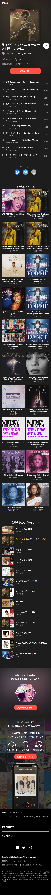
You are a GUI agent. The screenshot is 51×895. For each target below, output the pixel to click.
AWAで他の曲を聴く (25, 708)
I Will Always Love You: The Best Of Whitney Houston (13, 378)
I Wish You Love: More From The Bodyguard (38, 378)
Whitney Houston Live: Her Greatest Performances (38, 411)
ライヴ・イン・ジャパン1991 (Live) (13, 313)
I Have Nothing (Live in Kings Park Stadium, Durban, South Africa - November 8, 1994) (13, 248)
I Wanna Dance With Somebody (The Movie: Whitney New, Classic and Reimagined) (37, 346)
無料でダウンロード (25, 756)
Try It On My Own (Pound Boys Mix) (13, 443)
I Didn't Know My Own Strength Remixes (38, 476)
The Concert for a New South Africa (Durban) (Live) (38, 215)
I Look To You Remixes (13, 507)
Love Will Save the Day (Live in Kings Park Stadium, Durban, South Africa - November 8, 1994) (38, 249)
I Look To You (38, 507)
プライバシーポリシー (21, 861)
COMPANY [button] (8, 835)
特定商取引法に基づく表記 (32, 865)
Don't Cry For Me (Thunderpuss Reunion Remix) (38, 313)
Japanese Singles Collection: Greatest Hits (13, 345)
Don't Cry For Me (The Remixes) (38, 280)
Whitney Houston (24, 53)
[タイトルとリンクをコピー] (33, 172)
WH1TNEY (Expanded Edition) (13, 214)
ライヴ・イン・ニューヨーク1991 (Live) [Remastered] (29, 816)
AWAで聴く (25, 71)
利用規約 (5, 861)
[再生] (46, 46)
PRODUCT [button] (8, 827)
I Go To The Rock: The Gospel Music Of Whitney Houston (13, 280)
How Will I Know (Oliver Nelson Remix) (13, 411)
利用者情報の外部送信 (10, 865)
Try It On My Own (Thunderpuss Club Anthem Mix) (37, 443)
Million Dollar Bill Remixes (13, 475)
